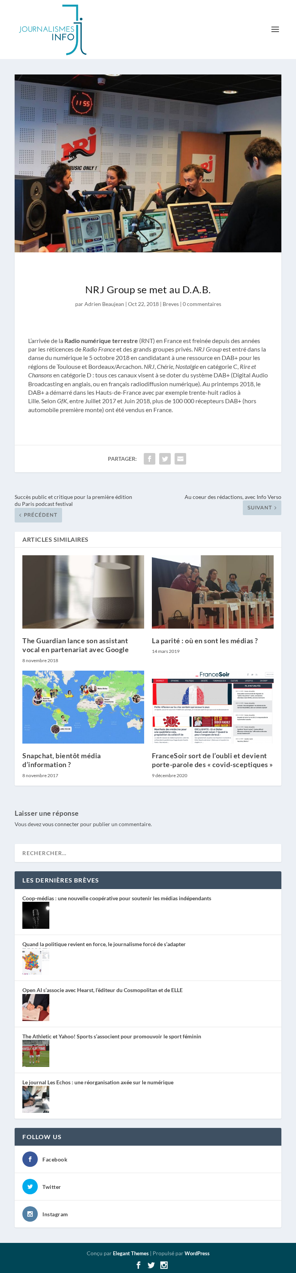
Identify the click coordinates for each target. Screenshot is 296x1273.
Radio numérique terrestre (101, 340)
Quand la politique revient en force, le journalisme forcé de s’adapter (104, 944)
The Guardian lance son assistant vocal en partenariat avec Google (75, 645)
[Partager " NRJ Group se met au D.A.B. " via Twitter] (165, 459)
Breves (171, 304)
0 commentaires (202, 304)
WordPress (197, 1253)
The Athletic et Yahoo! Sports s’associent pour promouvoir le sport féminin (111, 1036)
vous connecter (60, 824)
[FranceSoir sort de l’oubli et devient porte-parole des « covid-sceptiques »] (213, 707)
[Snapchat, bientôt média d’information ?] (83, 707)
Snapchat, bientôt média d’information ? (61, 760)
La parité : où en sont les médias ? (205, 640)
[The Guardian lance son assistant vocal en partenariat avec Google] (83, 591)
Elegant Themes (131, 1253)
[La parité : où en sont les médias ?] (213, 591)
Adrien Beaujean (104, 304)
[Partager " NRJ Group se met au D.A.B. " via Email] (180, 459)
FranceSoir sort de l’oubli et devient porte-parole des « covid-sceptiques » (212, 760)
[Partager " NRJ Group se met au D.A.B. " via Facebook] (149, 459)
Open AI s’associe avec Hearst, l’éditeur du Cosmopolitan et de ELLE (102, 990)
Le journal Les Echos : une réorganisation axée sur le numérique (97, 1082)
